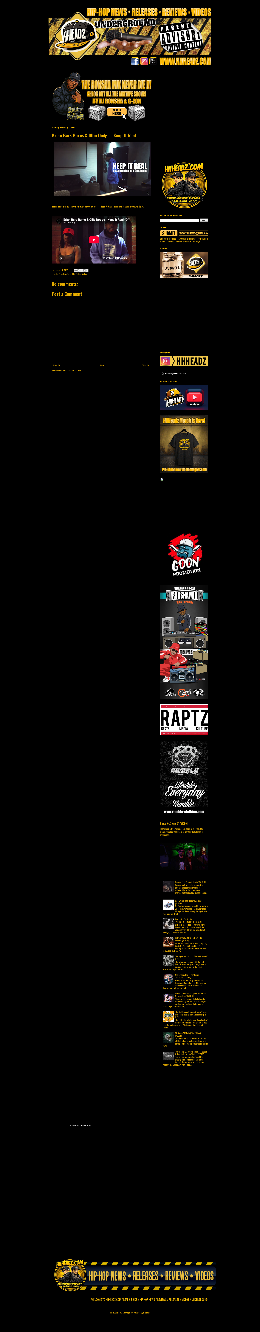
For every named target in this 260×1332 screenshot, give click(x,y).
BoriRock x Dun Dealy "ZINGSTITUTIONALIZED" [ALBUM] (188, 920)
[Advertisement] (210, 93)
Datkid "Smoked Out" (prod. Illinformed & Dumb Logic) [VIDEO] (190, 995)
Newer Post (57, 365)
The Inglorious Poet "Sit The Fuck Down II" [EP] (191, 957)
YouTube (85, 274)
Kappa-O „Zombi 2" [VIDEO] (173, 823)
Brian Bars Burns (65, 274)
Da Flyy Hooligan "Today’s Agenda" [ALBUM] (188, 902)
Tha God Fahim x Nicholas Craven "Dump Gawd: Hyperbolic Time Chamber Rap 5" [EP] (191, 1014)
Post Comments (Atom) (72, 370)
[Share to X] (81, 270)
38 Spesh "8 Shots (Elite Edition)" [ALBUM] (188, 1034)
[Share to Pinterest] (86, 270)
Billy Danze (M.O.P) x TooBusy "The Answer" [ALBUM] (188, 939)
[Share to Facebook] (84, 270)
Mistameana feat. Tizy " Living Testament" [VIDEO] (187, 976)
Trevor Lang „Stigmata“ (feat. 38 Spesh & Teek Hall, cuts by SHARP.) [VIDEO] (191, 1053)
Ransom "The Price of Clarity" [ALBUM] (190, 882)
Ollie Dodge (76, 274)
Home (101, 365)
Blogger (146, 1312)
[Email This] (75, 270)
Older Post (146, 365)
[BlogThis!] (78, 270)
